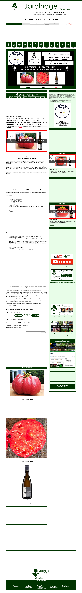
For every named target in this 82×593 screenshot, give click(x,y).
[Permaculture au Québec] (41, 45)
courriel (62, 101)
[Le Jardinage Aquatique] (14, 45)
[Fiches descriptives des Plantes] (63, 45)
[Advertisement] (41, 33)
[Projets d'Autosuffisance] (25, 44)
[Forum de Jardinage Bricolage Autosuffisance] (73, 45)
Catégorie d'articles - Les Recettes (20, 325)
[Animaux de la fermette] (9, 45)
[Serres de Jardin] (19, 45)
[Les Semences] (52, 45)
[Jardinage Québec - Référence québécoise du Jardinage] (49, 11)
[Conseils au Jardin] (57, 45)
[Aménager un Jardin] (30, 45)
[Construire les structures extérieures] (46, 45)
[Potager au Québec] (36, 45)
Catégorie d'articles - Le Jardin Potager (21, 322)
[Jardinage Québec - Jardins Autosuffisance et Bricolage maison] (41, 579)
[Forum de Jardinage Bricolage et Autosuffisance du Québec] (28, 87)
